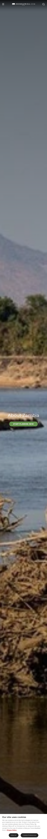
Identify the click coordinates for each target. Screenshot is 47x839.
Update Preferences (29, 835)
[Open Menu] (3, 4)
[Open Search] (43, 4)
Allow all (13, 835)
